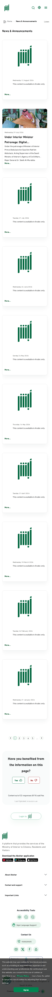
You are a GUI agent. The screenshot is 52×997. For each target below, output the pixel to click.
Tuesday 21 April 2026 (21, 493)
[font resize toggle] (26, 917)
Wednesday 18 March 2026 (23, 561)
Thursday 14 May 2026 (21, 424)
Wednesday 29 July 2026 (14, 132)
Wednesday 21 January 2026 (24, 699)
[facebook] (29, 949)
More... (8, 94)
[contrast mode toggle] (19, 917)
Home (9, 21)
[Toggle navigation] (45, 8)
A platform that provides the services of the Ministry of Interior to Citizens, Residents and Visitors (24, 847)
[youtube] (16, 949)
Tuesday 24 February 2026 (23, 630)
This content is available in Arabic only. (29, 83)
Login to (23, 816)
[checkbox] (18, 780)
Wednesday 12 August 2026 (23, 80)
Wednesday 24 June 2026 (22, 286)
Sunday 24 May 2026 (21, 355)
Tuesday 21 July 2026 (21, 217)
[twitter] (22, 949)
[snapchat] (36, 949)
